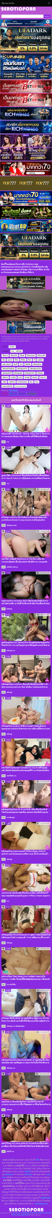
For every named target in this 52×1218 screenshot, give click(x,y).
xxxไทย (13, 377)
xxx (12, 351)
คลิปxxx (5, 377)
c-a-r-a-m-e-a (20, 386)
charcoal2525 (7, 386)
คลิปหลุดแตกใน (22, 369)
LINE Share (32, 394)
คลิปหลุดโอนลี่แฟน (9, 369)
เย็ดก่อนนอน (31, 355)
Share (14, 394)
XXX (37, 1160)
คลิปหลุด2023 (30, 373)
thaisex (34, 377)
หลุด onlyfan (7, 364)
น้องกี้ (15, 364)
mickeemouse (22, 382)
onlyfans (12, 382)
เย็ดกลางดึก (41, 355)
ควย (21, 364)
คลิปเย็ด (27, 364)
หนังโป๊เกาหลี (11, 567)
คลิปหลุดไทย (37, 364)
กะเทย (14, 525)
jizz (31, 382)
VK (8, 817)
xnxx (20, 377)
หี (34, 360)
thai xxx (43, 377)
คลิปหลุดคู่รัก (18, 373)
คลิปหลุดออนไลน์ (35, 369)
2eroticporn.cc (41, 1203)
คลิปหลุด (19, 351)
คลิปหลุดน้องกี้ (7, 373)
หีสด (29, 360)
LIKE (5, 394)
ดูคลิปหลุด (45, 1198)
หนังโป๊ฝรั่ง (10, 776)
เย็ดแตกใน (14, 355)
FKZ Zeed (13, 390)
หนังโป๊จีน (13, 984)
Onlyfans (28, 1174)
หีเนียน (23, 360)
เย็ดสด (22, 355)
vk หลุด (27, 377)
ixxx (36, 382)
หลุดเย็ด (40, 360)
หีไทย (16, 360)
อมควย (10, 360)
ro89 (4, 382)
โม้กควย (5, 355)
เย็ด (4, 360)
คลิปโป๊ (9, 1151)
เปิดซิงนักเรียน (19, 1026)
